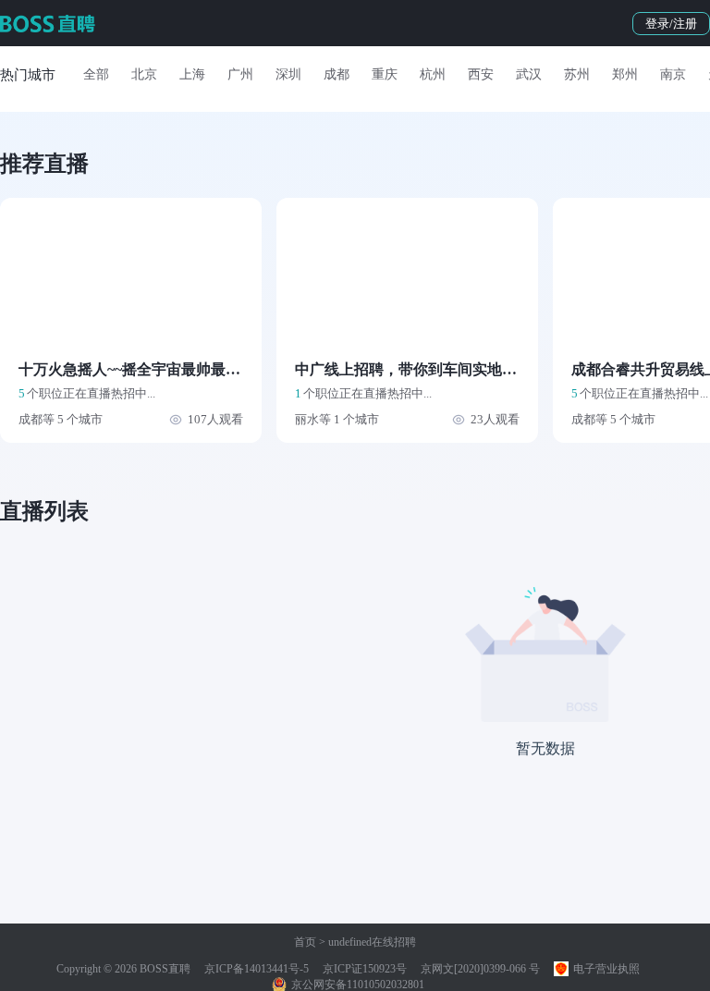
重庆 (385, 74)
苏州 (577, 74)
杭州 (433, 74)
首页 (305, 942)
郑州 (625, 74)
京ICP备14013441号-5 (256, 968)
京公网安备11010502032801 (356, 984)
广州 (240, 74)
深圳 (288, 74)
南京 (673, 74)
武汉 (529, 74)
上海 (192, 74)
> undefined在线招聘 (366, 942)
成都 (336, 74)
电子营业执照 (605, 968)
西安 (481, 74)
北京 (144, 74)
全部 (96, 74)
